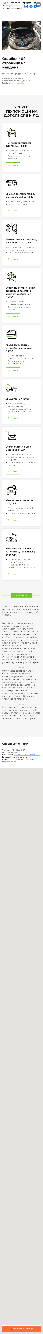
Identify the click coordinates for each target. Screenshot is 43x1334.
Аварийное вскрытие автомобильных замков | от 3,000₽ (21, 348)
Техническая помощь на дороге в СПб (10, 6)
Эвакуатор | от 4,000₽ (17, 399)
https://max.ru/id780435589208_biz (27, 754)
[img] (11, 3)
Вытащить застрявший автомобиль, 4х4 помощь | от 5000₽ (20, 551)
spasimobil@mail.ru (15, 752)
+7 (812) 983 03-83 (18, 750)
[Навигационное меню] (38, 4)
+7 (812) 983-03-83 (29, 3)
